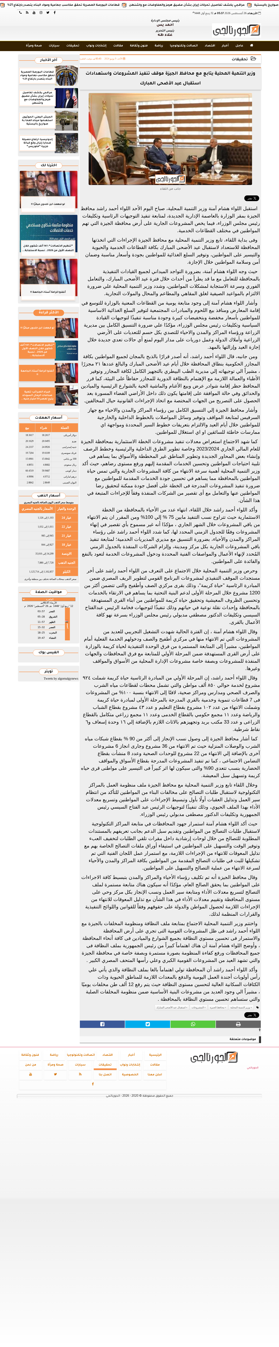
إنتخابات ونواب (96, 46)
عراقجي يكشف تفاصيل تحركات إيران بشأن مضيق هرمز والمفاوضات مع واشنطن (213, 5)
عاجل (239, 46)
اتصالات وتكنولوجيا (184, 46)
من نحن (30, 1065)
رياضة (159, 46)
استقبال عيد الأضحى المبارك (170, 1007)
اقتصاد (210, 46)
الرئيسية (155, 1055)
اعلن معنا (155, 1075)
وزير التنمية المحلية (240, 1007)
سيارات (54, 46)
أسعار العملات (48, 418)
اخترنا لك (49, 166)
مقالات (118, 46)
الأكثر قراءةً (49, 313)
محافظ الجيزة (217, 1007)
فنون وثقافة (139, 46)
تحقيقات (72, 46)
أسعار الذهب (48, 496)
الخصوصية (130, 1075)
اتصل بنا (105, 1075)
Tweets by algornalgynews (61, 678)
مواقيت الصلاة (48, 592)
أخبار (225, 46)
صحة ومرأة (34, 46)
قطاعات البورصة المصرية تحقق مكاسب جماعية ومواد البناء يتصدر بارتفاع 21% (90, 5)
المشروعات (198, 1007)
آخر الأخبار (48, 60)
